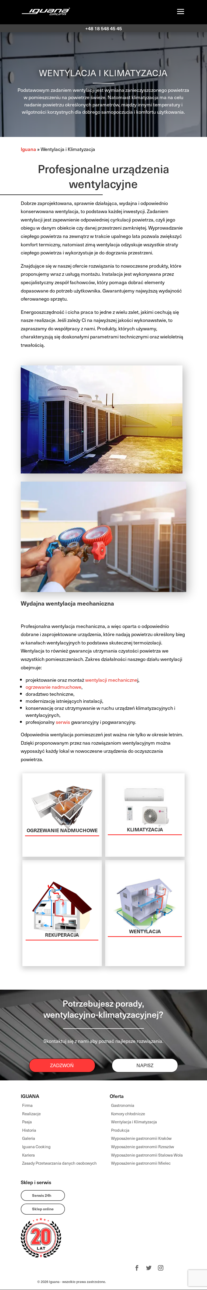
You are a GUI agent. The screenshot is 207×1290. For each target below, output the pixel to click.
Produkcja (120, 1130)
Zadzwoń (62, 1065)
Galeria (28, 1138)
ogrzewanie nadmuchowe (53, 686)
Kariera (28, 1155)
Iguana (28, 149)
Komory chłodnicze (128, 1114)
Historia (29, 1130)
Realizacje (31, 1114)
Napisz (144, 1065)
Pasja (27, 1122)
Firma (27, 1105)
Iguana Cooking (36, 1147)
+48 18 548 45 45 (103, 28)
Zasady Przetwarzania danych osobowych (59, 1163)
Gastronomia (122, 1105)
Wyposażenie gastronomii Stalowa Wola (147, 1155)
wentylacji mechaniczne (111, 679)
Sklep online (43, 1209)
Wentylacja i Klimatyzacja (134, 1122)
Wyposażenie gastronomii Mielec (141, 1163)
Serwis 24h (41, 1195)
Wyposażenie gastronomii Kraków (141, 1138)
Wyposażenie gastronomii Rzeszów (142, 1147)
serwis (63, 721)
